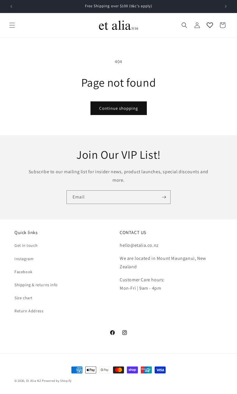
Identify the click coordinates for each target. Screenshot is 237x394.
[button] (12, 25)
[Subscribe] (164, 197)
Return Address (28, 310)
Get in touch (26, 245)
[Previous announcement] (11, 6)
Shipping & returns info (36, 284)
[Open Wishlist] (209, 25)
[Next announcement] (225, 6)
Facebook (23, 271)
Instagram (24, 258)
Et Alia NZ (33, 381)
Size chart (23, 297)
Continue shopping (118, 108)
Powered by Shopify (57, 381)
